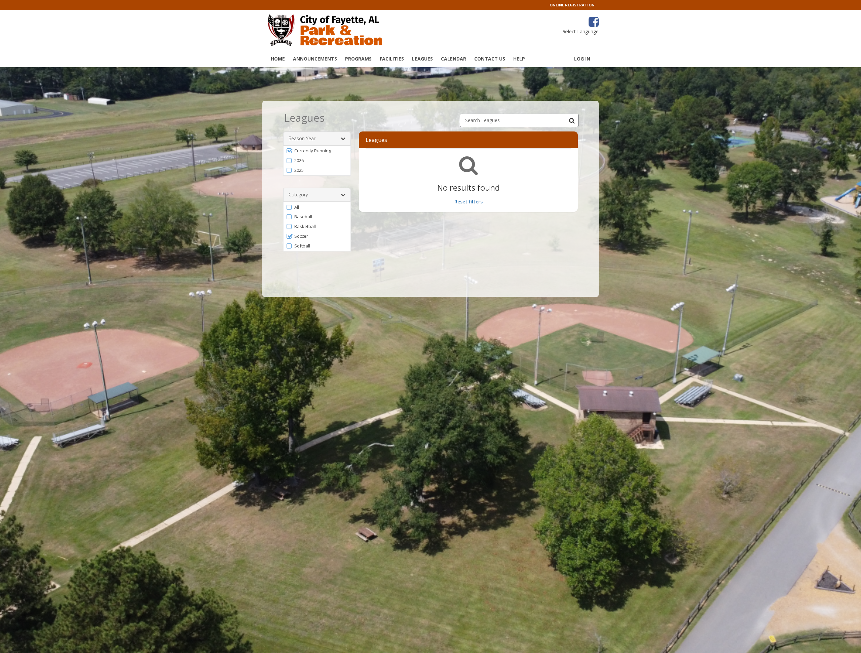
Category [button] (298, 194)
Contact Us (489, 58)
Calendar (453, 58)
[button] (317, 151)
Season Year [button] (302, 138)
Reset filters (468, 201)
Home (278, 58)
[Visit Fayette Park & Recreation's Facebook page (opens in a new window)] (594, 22)
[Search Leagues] (571, 120)
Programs (358, 58)
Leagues (422, 58)
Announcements (315, 58)
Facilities (392, 58)
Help (519, 58)
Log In (582, 58)
